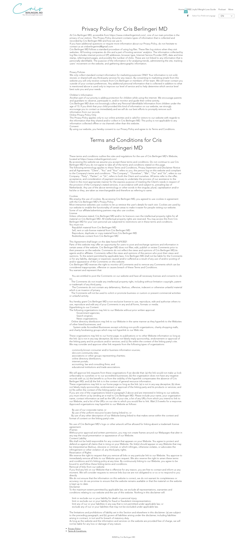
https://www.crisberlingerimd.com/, (128, 35)
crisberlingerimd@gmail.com (98, 46)
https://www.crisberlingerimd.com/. (98, 159)
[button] (186, 10)
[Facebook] (187, 15)
